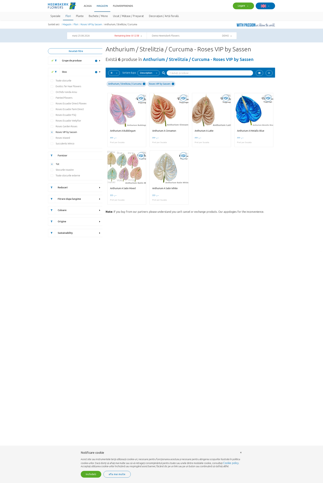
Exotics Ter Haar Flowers (68, 86)
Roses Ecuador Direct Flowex (71, 103)
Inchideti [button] (91, 474)
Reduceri (63, 187)
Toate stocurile (63, 80)
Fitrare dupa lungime (69, 199)
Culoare (62, 210)
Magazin (102, 5)
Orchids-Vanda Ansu (66, 92)
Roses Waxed (63, 137)
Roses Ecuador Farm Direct (70, 109)
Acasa (88, 5)
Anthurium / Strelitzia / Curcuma (124, 83)
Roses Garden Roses (66, 126)
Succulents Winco (65, 143)
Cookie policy (231, 462)
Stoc (64, 72)
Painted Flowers (64, 97)
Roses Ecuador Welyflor (68, 120)
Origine (62, 221)
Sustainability (65, 233)
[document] (161, 459)
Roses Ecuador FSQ (66, 115)
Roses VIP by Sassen (91, 24)
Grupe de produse (72, 60)
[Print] (259, 73)
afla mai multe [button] (117, 474)
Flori (76, 24)
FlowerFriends (123, 5)
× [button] (241, 452)
